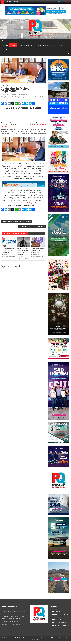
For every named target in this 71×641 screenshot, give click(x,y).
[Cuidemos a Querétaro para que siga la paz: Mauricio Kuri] (38, 241)
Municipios (12, 45)
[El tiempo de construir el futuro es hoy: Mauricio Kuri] (9, 241)
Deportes (26, 45)
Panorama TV (6, 49)
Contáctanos (46, 45)
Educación (61, 45)
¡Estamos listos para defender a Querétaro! (32, 226)
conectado (16, 270)
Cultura (20, 45)
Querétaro (5, 45)
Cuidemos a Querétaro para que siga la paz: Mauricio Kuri (38, 250)
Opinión (54, 45)
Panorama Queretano (8, 256)
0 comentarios (23, 94)
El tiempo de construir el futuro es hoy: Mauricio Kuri (8, 250)
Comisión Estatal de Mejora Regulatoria (11, 96)
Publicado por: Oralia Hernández (9, 94)
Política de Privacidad (60, 622)
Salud (32, 45)
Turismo (38, 45)
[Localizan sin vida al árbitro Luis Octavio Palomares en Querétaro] (23, 241)
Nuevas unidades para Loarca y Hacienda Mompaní (17, 221)
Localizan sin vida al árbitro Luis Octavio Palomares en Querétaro (22, 251)
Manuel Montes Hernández (17, 97)
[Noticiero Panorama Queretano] (35, 29)
